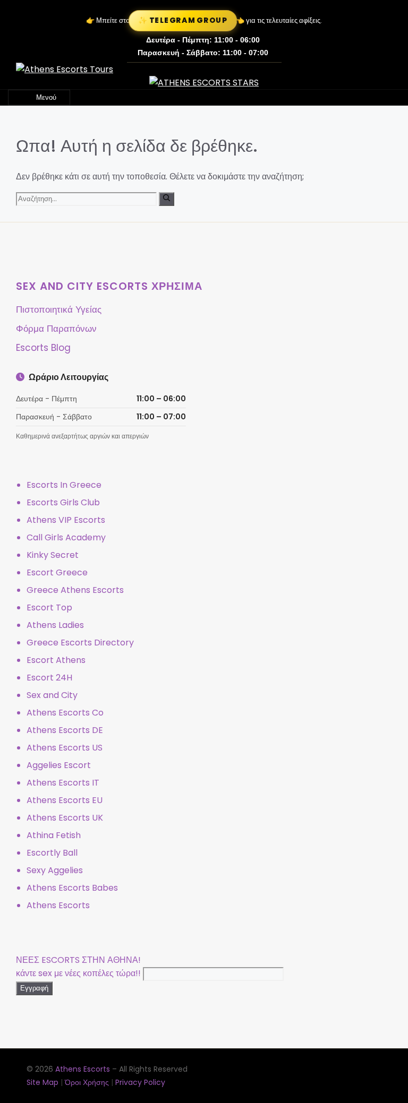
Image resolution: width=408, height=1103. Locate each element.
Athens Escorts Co (65, 712)
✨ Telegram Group (182, 20)
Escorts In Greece (64, 485)
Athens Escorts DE (65, 730)
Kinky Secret (53, 555)
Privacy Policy (140, 1082)
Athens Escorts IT (63, 783)
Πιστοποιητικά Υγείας (58, 309)
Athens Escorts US (65, 748)
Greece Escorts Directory (80, 642)
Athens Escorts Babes (72, 888)
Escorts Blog (43, 347)
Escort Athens (56, 660)
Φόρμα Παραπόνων (56, 328)
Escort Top (49, 607)
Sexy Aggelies (55, 870)
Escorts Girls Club (63, 502)
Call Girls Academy (66, 537)
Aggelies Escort (59, 765)
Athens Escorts (58, 905)
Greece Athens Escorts (75, 590)
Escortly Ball (52, 853)
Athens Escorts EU (65, 800)
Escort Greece (57, 572)
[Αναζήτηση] (166, 199)
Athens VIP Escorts (66, 520)
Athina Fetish (54, 835)
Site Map (42, 1082)
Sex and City (52, 695)
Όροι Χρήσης (87, 1082)
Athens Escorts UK (65, 818)
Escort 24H (49, 677)
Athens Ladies (55, 625)
